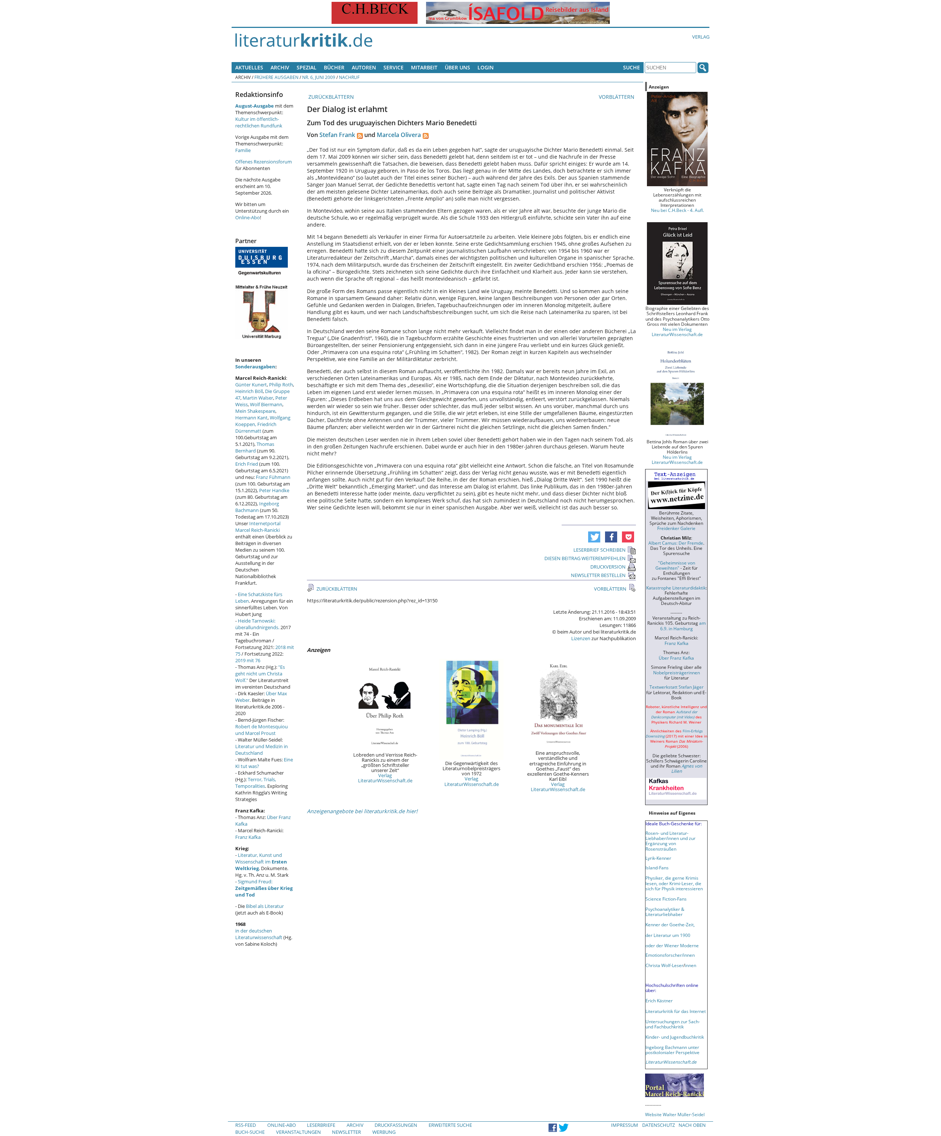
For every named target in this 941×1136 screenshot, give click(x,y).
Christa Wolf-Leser (664, 965)
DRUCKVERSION (608, 566)
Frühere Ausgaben (276, 77)
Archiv (280, 67)
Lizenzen (580, 638)
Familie (243, 150)
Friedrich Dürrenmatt (255, 427)
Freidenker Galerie (676, 528)
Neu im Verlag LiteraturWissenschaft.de (677, 331)
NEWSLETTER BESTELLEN (598, 575)
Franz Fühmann (273, 477)
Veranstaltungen (298, 1132)
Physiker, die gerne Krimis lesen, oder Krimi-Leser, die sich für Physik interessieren (674, 883)
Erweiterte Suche (450, 1125)
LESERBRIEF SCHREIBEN (599, 550)
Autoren (364, 67)
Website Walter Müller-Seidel (675, 1114)
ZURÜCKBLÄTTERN (330, 96)
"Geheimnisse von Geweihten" (675, 565)
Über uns (457, 67)
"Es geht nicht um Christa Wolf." (260, 674)
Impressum (624, 1125)
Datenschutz (658, 1125)
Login (485, 67)
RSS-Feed (245, 1125)
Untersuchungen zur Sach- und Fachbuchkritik (672, 1023)
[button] (594, 536)
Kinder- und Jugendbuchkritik (674, 1037)
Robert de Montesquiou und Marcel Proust (261, 729)
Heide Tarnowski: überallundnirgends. (257, 624)
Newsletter (346, 1132)
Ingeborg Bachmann (257, 506)
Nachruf (349, 77)
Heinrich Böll (249, 391)
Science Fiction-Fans (666, 899)
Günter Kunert (251, 384)
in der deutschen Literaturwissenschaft (258, 934)
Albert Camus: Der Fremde (675, 543)
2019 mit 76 (247, 660)
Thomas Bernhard (254, 447)
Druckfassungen (396, 1125)
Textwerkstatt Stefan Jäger (677, 687)
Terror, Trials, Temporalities (255, 782)
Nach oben (692, 1125)
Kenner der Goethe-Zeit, (670, 924)
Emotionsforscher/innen (670, 955)
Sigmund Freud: (264, 888)
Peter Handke (274, 490)
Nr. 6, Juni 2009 (318, 77)
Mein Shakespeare (255, 411)
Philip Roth (281, 384)
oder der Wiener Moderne (672, 945)
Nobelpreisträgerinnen (676, 672)
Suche (631, 67)
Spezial (306, 67)
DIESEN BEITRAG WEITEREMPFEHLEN (585, 558)
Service (393, 67)
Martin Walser (258, 397)
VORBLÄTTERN (617, 96)
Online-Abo (247, 217)
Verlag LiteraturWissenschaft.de (385, 778)
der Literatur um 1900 (667, 935)
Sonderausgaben (255, 366)
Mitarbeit (424, 67)
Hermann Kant (251, 417)
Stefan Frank (337, 135)
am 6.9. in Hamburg (683, 625)
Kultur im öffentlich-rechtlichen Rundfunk (258, 122)
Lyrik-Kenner (658, 858)
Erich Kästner (659, 1000)
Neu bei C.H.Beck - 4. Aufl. (677, 210)
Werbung (384, 1132)
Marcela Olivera (399, 135)
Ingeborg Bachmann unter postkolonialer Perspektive (672, 1049)
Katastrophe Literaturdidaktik (676, 588)
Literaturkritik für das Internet (675, 1011)
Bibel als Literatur (265, 906)
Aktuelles (249, 67)
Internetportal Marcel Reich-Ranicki (257, 526)
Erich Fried (246, 464)
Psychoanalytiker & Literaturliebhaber (664, 911)
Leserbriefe (321, 1125)
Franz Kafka (248, 837)
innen (690, 965)
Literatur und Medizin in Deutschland (261, 749)
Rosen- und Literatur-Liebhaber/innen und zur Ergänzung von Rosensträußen (670, 840)
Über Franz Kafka (676, 658)
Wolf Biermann (266, 404)
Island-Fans (657, 867)
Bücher (334, 67)
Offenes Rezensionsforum (263, 161)
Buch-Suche (250, 1132)
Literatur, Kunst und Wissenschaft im (261, 862)
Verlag (700, 36)
